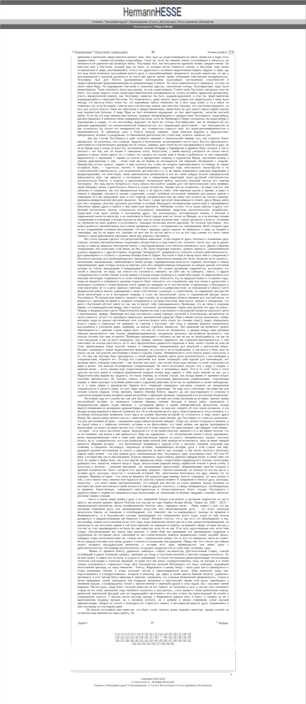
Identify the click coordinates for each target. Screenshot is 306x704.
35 (189, 637)
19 (189, 633)
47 (170, 640)
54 (144, 643)
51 (189, 640)
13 (160, 633)
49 (180, 640)
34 (184, 637)
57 (158, 643)
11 (151, 633)
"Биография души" (116, 21)
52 (134, 643)
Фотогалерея (168, 21)
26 (146, 637)
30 (165, 637)
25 (141, 637)
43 (151, 640)
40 (137, 640)
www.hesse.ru (142, 682)
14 (165, 633)
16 (175, 633)
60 (172, 643)
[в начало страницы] (231, 674)
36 (117, 640)
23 (132, 637)
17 (179, 633)
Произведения (139, 21)
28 (156, 637)
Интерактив (206, 21)
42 (146, 640)
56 (153, 643)
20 (117, 637)
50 (184, 640)
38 (127, 640)
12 (155, 633)
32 (175, 637)
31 (170, 637)
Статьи (154, 21)
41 (141, 640)
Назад (82, 622)
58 (163, 643)
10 (146, 633)
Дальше (223, 622)
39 (132, 640)
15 (170, 633)
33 (180, 637)
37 (122, 640)
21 (122, 637)
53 (139, 643)
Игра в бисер (102, 52)
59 (168, 643)
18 (184, 633)
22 (127, 637)
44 (156, 640)
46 (165, 640)
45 (160, 640)
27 (151, 637)
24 (137, 637)
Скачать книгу (119, 52)
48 (175, 640)
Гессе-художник (188, 21)
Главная (97, 21)
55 (148, 643)
